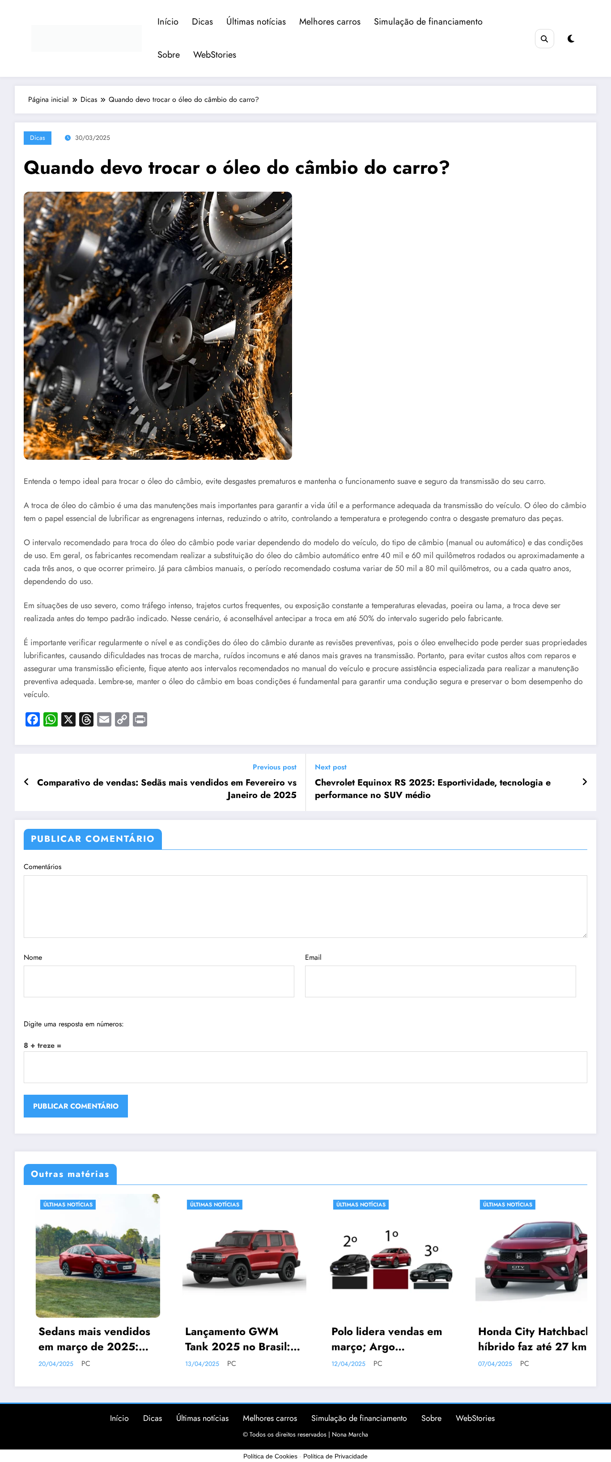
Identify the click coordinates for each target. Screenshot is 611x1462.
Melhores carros (330, 21)
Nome (33, 957)
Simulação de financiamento (428, 21)
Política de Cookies (270, 1456)
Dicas (202, 21)
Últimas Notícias (103, 1205)
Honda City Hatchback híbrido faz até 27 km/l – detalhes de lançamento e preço (426, 1339)
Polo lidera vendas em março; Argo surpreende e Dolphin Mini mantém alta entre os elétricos (278, 1339)
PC (120, 1363)
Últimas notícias (256, 21)
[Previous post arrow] (27, 782)
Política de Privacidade (335, 1456)
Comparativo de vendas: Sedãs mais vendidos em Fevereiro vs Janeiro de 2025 (167, 789)
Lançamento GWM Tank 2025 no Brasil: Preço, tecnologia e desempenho (126, 1339)
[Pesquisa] (544, 38)
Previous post (275, 767)
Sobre (168, 54)
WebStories (214, 54)
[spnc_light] (571, 39)
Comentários (42, 866)
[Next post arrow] (584, 782)
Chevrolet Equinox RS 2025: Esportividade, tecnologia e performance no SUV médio (433, 789)
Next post (331, 767)
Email (313, 957)
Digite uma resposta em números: (74, 1024)
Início (167, 21)
